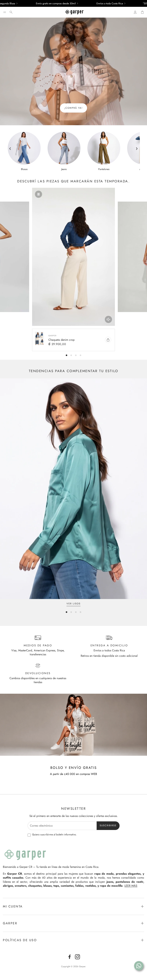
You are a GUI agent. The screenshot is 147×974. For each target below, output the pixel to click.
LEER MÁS (130, 886)
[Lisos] (73, 488)
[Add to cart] (108, 340)
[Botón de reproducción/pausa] (38, 194)
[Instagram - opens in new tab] (77, 956)
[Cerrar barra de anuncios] (143, 2)
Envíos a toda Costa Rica (54, 3)
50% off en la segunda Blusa (103, 3)
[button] (4, 12)
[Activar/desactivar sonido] (108, 319)
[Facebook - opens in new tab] (69, 956)
